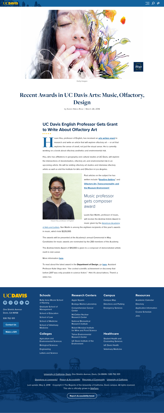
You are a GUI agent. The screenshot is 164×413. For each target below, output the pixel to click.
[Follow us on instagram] (11, 303)
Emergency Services (113, 307)
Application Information (146, 307)
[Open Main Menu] (147, 3)
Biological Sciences (49, 345)
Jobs (138, 315)
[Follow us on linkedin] (16, 303)
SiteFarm (94, 388)
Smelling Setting (107, 179)
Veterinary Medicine (113, 349)
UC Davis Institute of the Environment (83, 342)
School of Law (46, 317)
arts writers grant (107, 138)
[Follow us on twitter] (22, 303)
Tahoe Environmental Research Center (81, 336)
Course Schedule (143, 311)
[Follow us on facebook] (5, 303)
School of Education (49, 313)
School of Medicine (48, 321)
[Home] (15, 295)
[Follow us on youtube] (27, 303)
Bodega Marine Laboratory (84, 303)
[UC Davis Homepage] (10, 3)
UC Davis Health (111, 345)
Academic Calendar (145, 300)
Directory (140, 303)
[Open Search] (153, 3)
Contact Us (11, 324)
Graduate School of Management (49, 308)
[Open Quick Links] (158, 3)
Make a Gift (11, 331)
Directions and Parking (114, 303)
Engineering (45, 349)
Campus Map (110, 300)
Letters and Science (49, 353)
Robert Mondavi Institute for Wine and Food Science (84, 329)
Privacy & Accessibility (70, 379)
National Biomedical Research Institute (81, 322)
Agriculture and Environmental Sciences (51, 340)
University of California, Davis (57, 374)
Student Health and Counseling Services (113, 340)
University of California (117, 379)
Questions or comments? (46, 379)
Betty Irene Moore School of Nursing (51, 301)
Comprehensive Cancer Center (82, 309)
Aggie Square (78, 300)
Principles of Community (93, 379)
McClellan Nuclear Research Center (80, 316)
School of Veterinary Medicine (49, 326)
